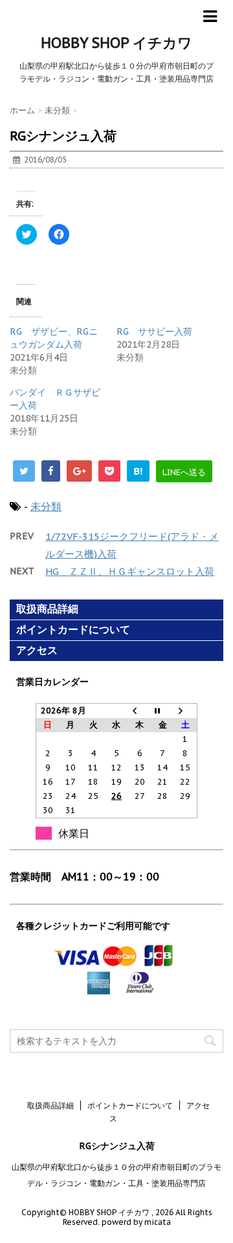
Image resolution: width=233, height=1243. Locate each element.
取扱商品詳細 (47, 608)
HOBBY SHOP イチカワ (116, 43)
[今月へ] (162, 711)
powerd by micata (135, 1222)
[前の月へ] (139, 711)
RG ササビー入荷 (154, 331)
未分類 (45, 506)
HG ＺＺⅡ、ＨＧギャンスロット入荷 (129, 571)
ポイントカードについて (73, 629)
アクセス (37, 650)
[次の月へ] (185, 711)
